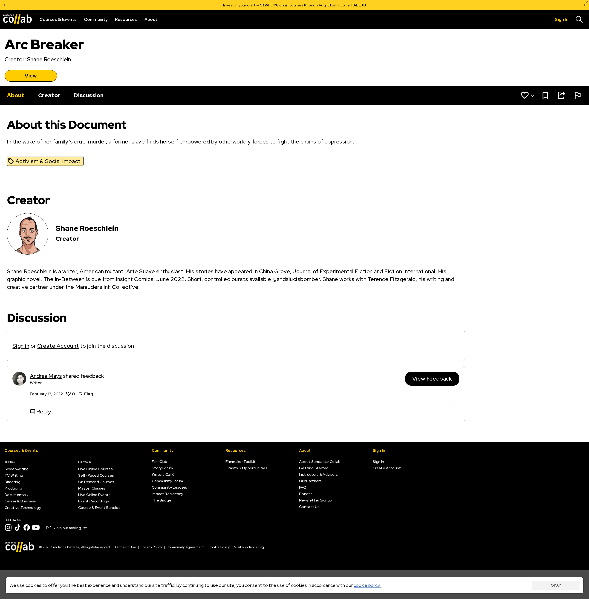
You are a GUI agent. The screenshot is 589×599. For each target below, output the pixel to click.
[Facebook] (26, 527)
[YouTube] (36, 527)
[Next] (584, 5)
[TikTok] (17, 527)
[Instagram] (8, 527)
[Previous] (4, 5)
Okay (556, 585)
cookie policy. (367, 585)
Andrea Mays (46, 375)
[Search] (579, 19)
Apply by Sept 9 (350, 5)
